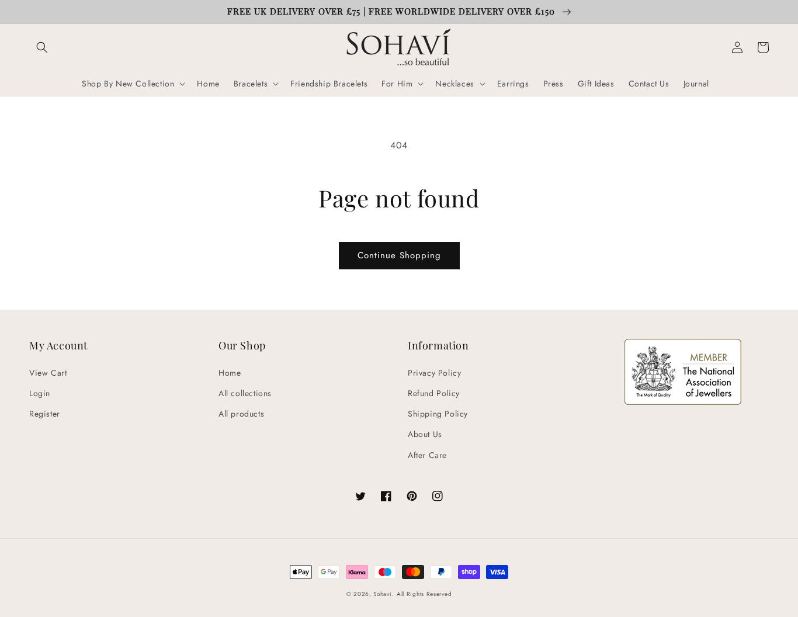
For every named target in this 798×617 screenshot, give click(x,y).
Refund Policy (434, 393)
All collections (245, 393)
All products (241, 414)
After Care (427, 455)
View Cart (48, 373)
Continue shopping (399, 255)
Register (44, 414)
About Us (425, 434)
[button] (42, 47)
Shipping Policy (438, 414)
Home (229, 373)
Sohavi (382, 594)
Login (39, 393)
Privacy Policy (434, 373)
